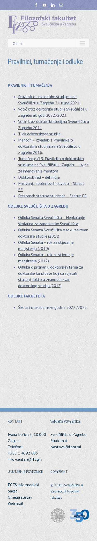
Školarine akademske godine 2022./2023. (52, 307)
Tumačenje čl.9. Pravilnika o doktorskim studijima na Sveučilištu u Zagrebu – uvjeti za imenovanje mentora (53, 165)
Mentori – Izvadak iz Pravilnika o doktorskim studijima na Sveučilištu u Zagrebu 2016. (49, 146)
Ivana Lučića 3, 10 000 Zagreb (27, 437)
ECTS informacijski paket (23, 487)
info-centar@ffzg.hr (25, 459)
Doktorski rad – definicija (39, 177)
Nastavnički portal (65, 446)
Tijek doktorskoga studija (39, 133)
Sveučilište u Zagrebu (68, 434)
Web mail (15, 503)
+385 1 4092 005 (23, 453)
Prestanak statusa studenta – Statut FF (52, 195)
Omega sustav (20, 497)
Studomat (59, 440)
